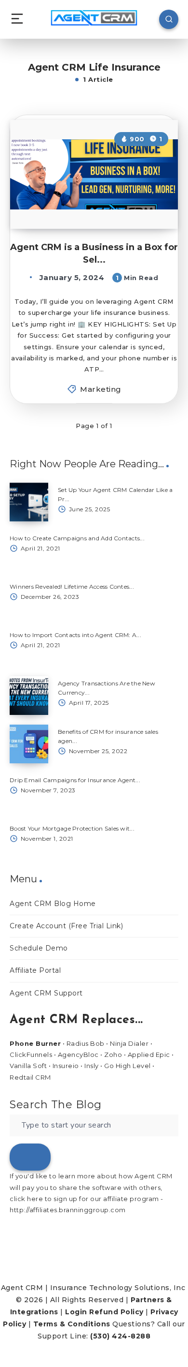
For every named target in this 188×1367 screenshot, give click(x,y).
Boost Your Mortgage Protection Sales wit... (72, 828)
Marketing (100, 389)
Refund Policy (116, 1312)
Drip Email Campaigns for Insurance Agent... (75, 780)
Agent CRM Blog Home (53, 903)
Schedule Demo (39, 948)
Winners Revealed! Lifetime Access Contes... (72, 586)
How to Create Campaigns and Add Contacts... (77, 538)
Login (76, 1312)
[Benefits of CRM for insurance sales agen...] (29, 744)
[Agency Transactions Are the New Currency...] (29, 695)
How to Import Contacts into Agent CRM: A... (75, 635)
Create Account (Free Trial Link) (66, 925)
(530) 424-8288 (120, 1336)
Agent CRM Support (46, 993)
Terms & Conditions (71, 1324)
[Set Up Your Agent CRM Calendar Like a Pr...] (29, 502)
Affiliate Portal (35, 970)
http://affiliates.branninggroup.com (68, 1210)
